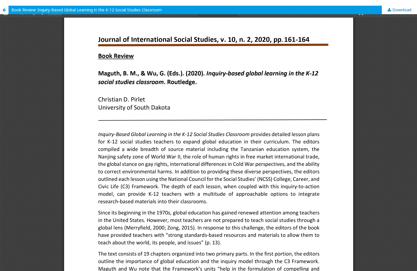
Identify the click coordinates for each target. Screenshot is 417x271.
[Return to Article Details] (4, 10)
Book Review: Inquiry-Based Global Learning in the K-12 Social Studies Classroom (86, 9)
